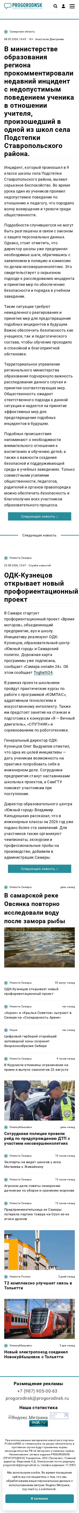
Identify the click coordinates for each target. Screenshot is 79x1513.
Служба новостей (40, 565)
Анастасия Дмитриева (49, 39)
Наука (13, 1030)
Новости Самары (21, 557)
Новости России (20, 1276)
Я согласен (39, 1498)
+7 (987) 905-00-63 (37, 1391)
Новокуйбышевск (21, 1127)
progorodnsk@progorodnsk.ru (37, 1398)
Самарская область (22, 31)
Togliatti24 (43, 672)
